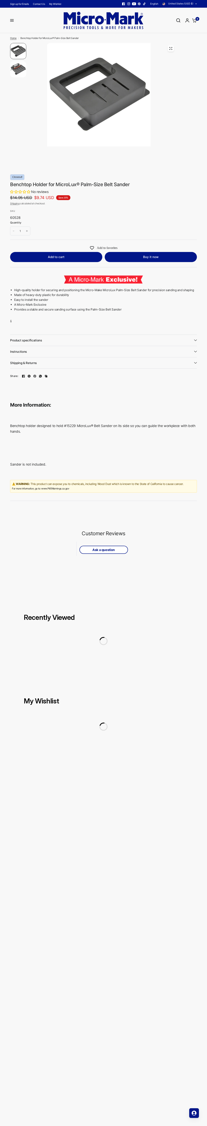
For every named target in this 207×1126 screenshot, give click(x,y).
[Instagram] (128, 3)
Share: (14, 376)
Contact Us (39, 3)
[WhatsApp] (40, 376)
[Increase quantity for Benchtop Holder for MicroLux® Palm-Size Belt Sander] (27, 231)
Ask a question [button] (103, 550)
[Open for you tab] (194, 1113)
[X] (29, 376)
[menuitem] (20, 4)
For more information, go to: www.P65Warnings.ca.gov (40, 488)
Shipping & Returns (23, 363)
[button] (20, 192)
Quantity (15, 222)
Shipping (14, 203)
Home (13, 38)
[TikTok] (144, 3)
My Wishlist (55, 3)
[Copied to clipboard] (46, 376)
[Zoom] (171, 48)
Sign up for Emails (19, 3)
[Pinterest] (139, 3)
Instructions (18, 352)
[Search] (178, 20)
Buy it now (150, 257)
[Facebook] (123, 3)
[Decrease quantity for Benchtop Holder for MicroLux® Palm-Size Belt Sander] (13, 231)
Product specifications (26, 340)
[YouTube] (134, 3)
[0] (193, 20)
